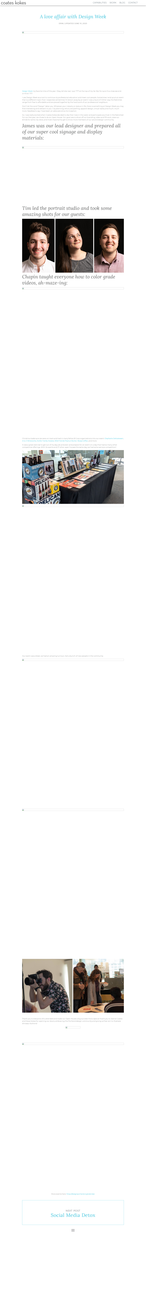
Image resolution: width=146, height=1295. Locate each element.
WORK (113, 2)
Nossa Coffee (83, 441)
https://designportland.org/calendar (80, 1194)
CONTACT (133, 2)
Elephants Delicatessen (114, 438)
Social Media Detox (73, 1213)
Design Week (27, 91)
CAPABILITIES (100, 2)
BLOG (122, 2)
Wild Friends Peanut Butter (66, 441)
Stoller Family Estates (45, 441)
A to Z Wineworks (29, 441)
